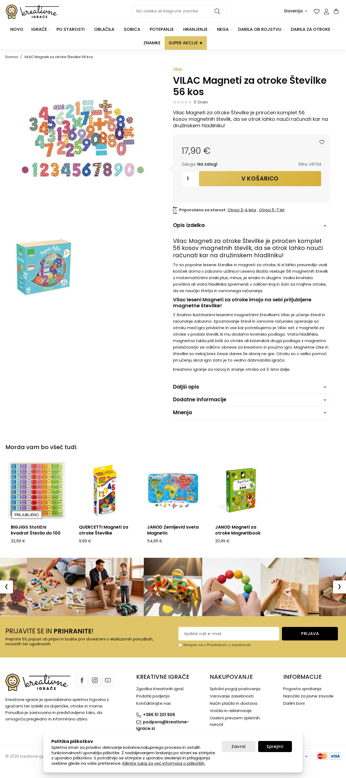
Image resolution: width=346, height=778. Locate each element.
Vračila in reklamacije (231, 710)
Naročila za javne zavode (308, 696)
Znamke (152, 43)
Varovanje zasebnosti (232, 696)
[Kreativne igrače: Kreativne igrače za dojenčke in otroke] (32, 12)
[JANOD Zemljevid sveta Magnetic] (173, 490)
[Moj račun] (326, 11)
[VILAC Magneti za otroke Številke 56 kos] (43, 266)
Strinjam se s (194, 644)
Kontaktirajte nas (153, 703)
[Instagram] (95, 680)
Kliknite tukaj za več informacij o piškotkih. (163, 763)
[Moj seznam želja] (316, 11)
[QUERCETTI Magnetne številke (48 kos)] (105, 490)
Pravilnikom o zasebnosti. (229, 644)
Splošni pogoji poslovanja (235, 689)
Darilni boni (294, 703)
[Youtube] (108, 680)
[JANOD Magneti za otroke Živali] (241, 490)
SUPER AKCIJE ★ (186, 43)
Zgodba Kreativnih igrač (160, 689)
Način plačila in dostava (233, 703)
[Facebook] (82, 680)
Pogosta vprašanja (302, 689)
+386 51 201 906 (159, 714)
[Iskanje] (218, 11)
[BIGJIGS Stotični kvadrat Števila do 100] (36, 490)
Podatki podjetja (152, 696)
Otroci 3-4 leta (242, 210)
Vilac (177, 69)
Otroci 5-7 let (272, 210)
